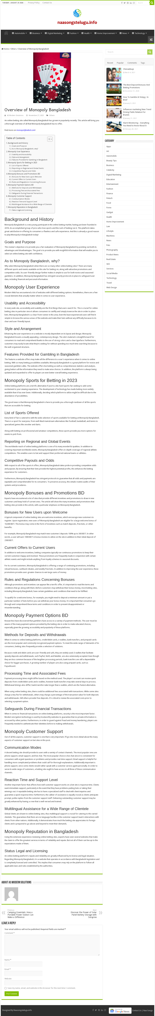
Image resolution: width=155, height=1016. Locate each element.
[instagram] (134, 3)
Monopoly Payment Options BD (20, 185)
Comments (132, 63)
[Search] (152, 2)
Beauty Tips (111, 160)
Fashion (73, 33)
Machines (110, 236)
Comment (10, 933)
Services (110, 269)
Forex (108, 207)
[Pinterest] (128, 3)
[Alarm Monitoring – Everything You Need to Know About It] (114, 127)
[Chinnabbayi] (114, 75)
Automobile (20, 33)
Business (36, 33)
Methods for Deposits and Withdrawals (27, 188)
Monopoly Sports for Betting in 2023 (22, 163)
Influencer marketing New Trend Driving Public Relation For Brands (137, 112)
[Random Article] (151, 39)
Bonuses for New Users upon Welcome (27, 177)
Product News (112, 254)
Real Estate (111, 259)
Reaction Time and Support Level (24, 202)
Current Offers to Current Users (24, 179)
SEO (108, 264)
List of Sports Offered (20, 166)
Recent (110, 63)
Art (107, 151)
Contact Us (47, 3)
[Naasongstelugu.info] (77, 16)
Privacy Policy (34, 3)
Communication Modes (21, 199)
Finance (109, 193)
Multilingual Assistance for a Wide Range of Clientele (32, 204)
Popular (120, 63)
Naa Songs (148, 1010)
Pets (108, 245)
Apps (108, 146)
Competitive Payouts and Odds (24, 171)
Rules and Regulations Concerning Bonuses (29, 182)
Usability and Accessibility (21, 155)
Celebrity (110, 170)
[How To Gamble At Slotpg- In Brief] (114, 101)
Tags (143, 63)
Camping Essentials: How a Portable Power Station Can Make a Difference (20, 913)
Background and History (18, 143)
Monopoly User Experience (19, 152)
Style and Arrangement (20, 157)
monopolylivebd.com (25, 130)
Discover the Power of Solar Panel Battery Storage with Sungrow (84, 913)
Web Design (111, 287)
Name (8, 960)
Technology (140, 33)
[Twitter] (124, 3)
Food (108, 203)
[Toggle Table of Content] (48, 139)
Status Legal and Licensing (22, 210)
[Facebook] (122, 3)
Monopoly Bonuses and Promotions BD (24, 174)
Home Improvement (106, 33)
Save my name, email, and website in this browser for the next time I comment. (42, 988)
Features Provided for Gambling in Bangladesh (29, 160)
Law (108, 226)
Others (13, 49)
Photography (112, 250)
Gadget (109, 212)
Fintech (109, 198)
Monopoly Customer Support (19, 196)
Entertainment (112, 184)
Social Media (111, 273)
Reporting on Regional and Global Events (28, 168)
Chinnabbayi (128, 69)
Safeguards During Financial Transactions (27, 193)
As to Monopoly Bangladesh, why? (25, 149)
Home (6, 33)
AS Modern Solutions (15, 115)
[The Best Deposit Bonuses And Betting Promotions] (114, 89)
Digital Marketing (55, 33)
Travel (109, 283)
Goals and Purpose (19, 146)
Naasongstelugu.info (23, 1010)
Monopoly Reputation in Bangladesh (23, 207)
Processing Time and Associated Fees (26, 191)
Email (8, 969)
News (124, 33)
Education (110, 179)
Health (87, 33)
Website (8, 979)
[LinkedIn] (131, 3)
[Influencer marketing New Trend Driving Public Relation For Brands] (114, 113)
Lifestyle (110, 231)
